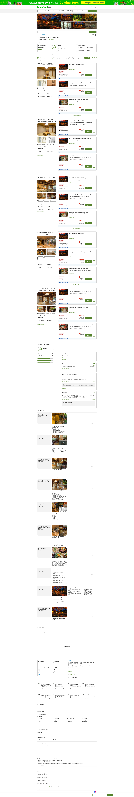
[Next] (92, 423)
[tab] (87, 58)
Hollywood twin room (63, 57)
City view (70, 57)
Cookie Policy (71, 794)
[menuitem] (78, 6)
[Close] (132, 795)
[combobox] (47, 11)
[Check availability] (94, 75)
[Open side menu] (96, 7)
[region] (67, 795)
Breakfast (55, 57)
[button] (42, 7)
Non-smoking (76, 57)
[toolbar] (65, 11)
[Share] (95, 35)
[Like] (93, 35)
